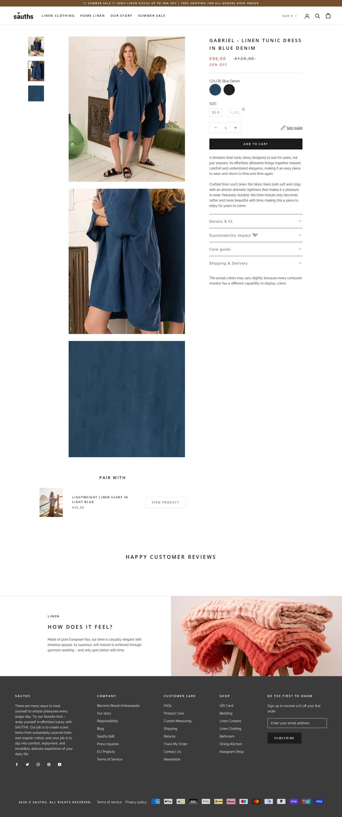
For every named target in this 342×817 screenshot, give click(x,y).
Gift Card (226, 706)
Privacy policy (136, 802)
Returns (169, 736)
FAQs (167, 706)
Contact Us (172, 752)
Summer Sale (152, 15)
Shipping (170, 729)
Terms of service (109, 802)
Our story (104, 713)
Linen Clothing (58, 15)
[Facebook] (16, 764)
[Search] (317, 15)
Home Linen (92, 15)
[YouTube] (59, 764)
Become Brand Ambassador (118, 706)
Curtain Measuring (177, 721)
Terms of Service (109, 759)
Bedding (226, 713)
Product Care (174, 713)
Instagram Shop (232, 752)
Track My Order (176, 744)
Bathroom (227, 736)
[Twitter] (27, 764)
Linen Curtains (230, 721)
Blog (100, 729)
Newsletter (172, 759)
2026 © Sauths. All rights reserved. (55, 802)
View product (165, 502)
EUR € (287, 16)
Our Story (121, 15)
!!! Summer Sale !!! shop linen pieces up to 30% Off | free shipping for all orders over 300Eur (171, 3)
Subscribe (284, 738)
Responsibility (107, 721)
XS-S (216, 112)
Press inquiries (108, 744)
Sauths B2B (105, 736)
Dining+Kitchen (231, 744)
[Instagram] (38, 764)
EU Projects (106, 752)
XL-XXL (235, 112)
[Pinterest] (48, 764)
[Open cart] (328, 15)
